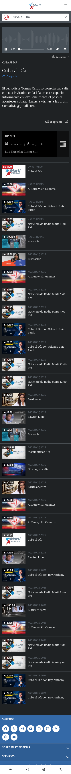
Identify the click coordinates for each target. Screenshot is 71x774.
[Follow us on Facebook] (5, 728)
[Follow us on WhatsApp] (39, 728)
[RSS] (55, 728)
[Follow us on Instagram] (47, 728)
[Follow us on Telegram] (22, 728)
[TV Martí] (10, 769)
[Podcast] (43, 769)
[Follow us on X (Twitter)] (14, 728)
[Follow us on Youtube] (30, 728)
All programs (53, 122)
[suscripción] (14, 737)
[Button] (9, 77)
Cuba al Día (9, 63)
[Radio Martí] (27, 769)
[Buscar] (60, 769)
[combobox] (35, 17)
